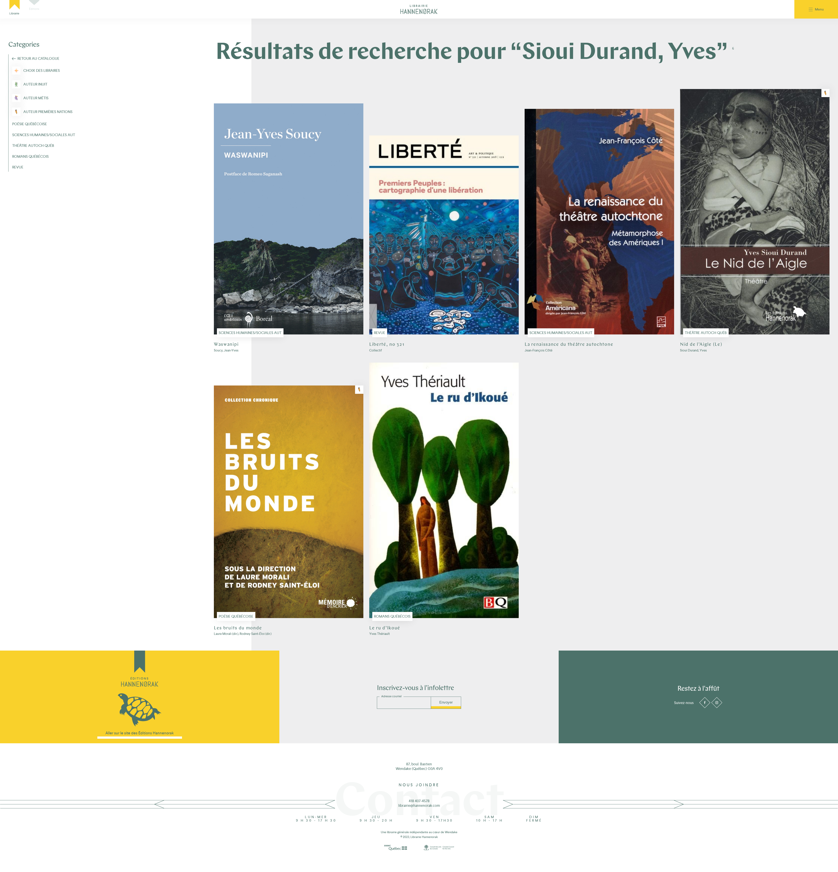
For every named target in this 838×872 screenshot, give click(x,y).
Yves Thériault (379, 634)
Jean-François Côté (538, 350)
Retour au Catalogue (38, 58)
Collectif (375, 350)
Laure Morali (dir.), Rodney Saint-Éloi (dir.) (242, 634)
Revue (379, 332)
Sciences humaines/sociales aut (250, 332)
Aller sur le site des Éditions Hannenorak (139, 732)
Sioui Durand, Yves (693, 350)
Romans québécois (392, 616)
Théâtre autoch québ (706, 332)
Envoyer (446, 702)
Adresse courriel (391, 696)
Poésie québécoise (236, 616)
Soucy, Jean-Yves (226, 350)
